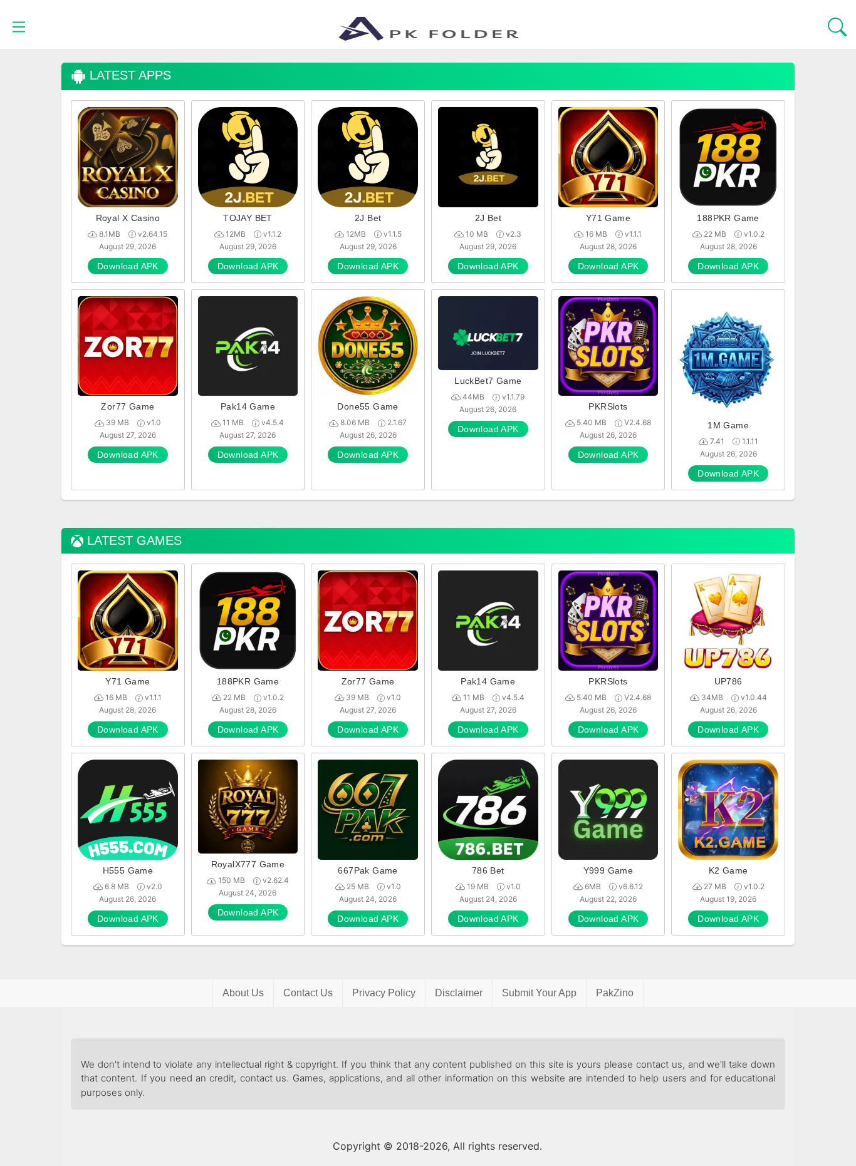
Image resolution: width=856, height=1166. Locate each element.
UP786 (728, 681)
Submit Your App (539, 993)
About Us (243, 993)
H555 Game (128, 870)
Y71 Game (608, 218)
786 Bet (488, 870)
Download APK (128, 266)
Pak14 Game (248, 406)
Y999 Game (608, 870)
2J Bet (368, 218)
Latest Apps (128, 75)
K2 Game (728, 870)
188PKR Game (728, 218)
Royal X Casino (128, 218)
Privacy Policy (383, 993)
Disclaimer (459, 993)
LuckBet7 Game (487, 381)
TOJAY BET (248, 218)
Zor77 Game (127, 406)
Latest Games (132, 540)
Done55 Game (367, 406)
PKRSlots (607, 406)
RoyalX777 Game (248, 864)
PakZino (615, 993)
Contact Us (308, 993)
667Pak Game (367, 870)
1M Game (728, 425)
